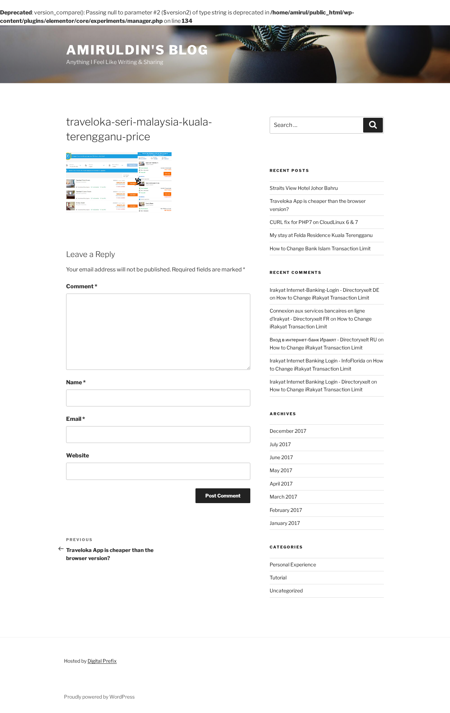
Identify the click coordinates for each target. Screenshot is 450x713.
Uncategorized (286, 590)
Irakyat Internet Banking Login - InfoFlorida (317, 361)
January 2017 (285, 523)
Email (75, 419)
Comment (81, 286)
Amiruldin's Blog (137, 50)
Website (77, 455)
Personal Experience (293, 564)
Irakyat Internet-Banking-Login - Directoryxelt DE (324, 290)
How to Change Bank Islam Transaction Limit (320, 248)
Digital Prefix (102, 661)
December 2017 (288, 431)
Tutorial (278, 577)
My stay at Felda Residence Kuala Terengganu (321, 235)
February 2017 (286, 510)
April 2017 (281, 484)
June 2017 (281, 457)
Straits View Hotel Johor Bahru (304, 188)
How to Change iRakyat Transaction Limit (322, 298)
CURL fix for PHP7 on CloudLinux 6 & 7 (314, 222)
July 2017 (280, 444)
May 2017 (281, 470)
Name (76, 382)
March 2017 (283, 497)
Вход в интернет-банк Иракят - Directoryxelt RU (323, 339)
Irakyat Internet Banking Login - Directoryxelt (320, 382)
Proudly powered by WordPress (99, 697)
